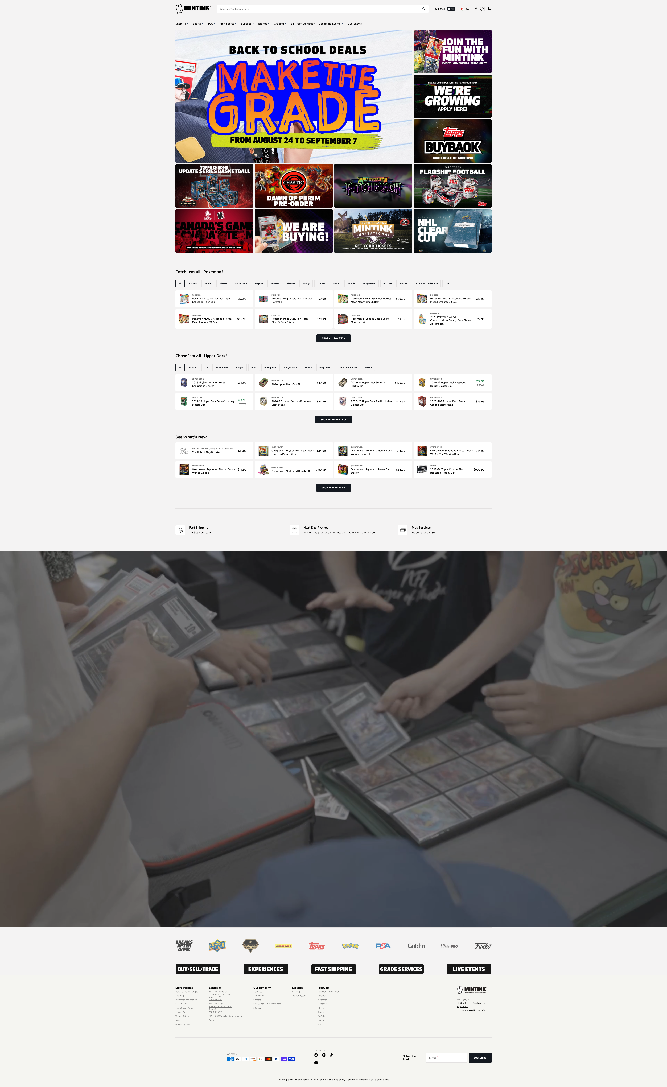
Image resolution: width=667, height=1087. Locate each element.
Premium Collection (427, 283)
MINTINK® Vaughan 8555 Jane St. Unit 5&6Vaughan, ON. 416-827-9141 (219, 995)
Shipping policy (337, 1079)
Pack (254, 367)
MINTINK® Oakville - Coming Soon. (225, 1016)
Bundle (351, 283)
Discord (321, 1012)
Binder (208, 283)
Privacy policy (301, 1079)
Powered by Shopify (475, 1010)
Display (259, 283)
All (180, 283)
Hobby (306, 283)
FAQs (177, 1020)
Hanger (240, 367)
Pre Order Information (186, 999)
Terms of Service (183, 1016)
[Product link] (214, 298)
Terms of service (319, 1079)
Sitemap (257, 1008)
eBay (320, 1024)
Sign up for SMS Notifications (267, 1003)
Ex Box (193, 283)
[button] (476, 9)
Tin (447, 283)
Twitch (321, 1020)
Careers (257, 999)
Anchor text (421, 165)
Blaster (223, 283)
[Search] (424, 9)
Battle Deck (241, 283)
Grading (296, 991)
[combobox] (323, 9)
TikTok (321, 1008)
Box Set (387, 283)
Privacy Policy (182, 1012)
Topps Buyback (299, 995)
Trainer (321, 283)
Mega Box (324, 367)
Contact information (357, 1079)
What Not (322, 999)
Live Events (258, 995)
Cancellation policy (379, 1079)
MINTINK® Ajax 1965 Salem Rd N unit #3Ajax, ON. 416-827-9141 (220, 1007)
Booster (275, 283)
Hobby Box (270, 367)
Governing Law (182, 1024)
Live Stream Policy (184, 1008)
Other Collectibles (347, 367)
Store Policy (181, 1003)
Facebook (322, 1003)
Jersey (368, 367)
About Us (257, 991)
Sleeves (291, 283)
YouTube (322, 1016)
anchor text (421, 76)
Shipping (179, 995)
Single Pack (369, 283)
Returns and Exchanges (186, 991)
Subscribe (480, 1057)
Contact (212, 1020)
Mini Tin (404, 283)
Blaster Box (222, 367)
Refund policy (285, 1079)
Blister (336, 283)
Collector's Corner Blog (328, 991)
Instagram (322, 995)
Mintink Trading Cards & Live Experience (471, 1005)
